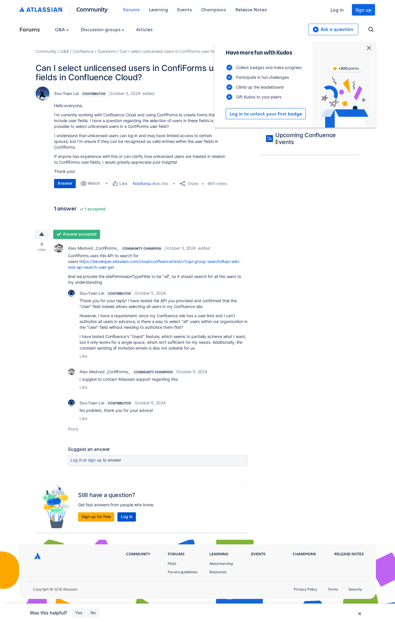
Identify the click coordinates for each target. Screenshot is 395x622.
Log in (337, 10)
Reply (73, 428)
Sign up (363, 10)
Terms (333, 589)
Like (83, 356)
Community (92, 9)
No (93, 612)
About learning (221, 563)
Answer (65, 183)
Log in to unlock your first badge (266, 114)
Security (355, 589)
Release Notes (251, 9)
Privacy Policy (305, 589)
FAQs (172, 563)
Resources (217, 572)
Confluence (83, 51)
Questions (106, 51)
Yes (78, 612)
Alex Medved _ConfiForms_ (93, 248)
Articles (144, 29)
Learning (158, 9)
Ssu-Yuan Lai (66, 93)
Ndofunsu (142, 183)
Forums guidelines (182, 572)
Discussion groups (101, 29)
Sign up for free (96, 516)
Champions (213, 9)
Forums (131, 9)
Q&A (60, 29)
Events (184, 9)
